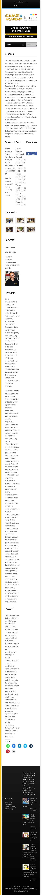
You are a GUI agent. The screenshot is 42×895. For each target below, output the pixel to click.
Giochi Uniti (8, 805)
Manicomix (8, 802)
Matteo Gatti (33, 810)
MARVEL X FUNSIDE (33, 834)
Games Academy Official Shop (10, 808)
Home (21, 2)
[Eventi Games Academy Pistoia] (31, 155)
